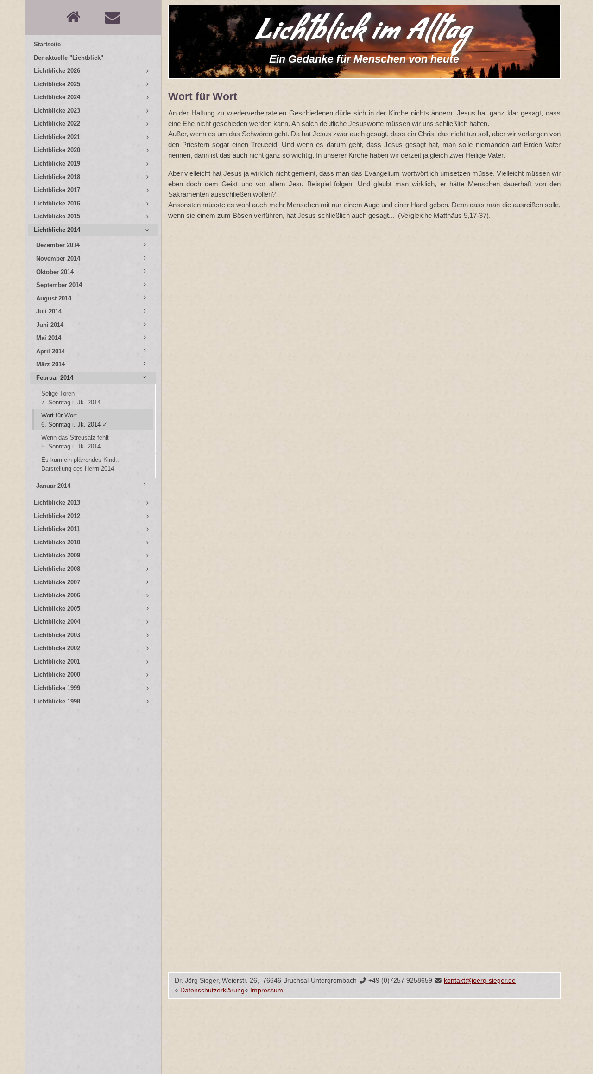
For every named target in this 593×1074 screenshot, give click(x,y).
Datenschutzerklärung (212, 990)
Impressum (266, 990)
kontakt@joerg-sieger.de (480, 980)
